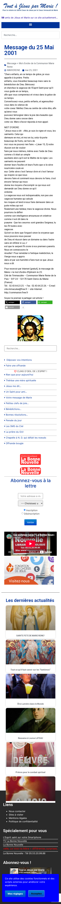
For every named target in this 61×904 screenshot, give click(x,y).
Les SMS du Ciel (14, 426)
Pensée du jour (14, 420)
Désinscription (31, 514)
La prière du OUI (14, 431)
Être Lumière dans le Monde (30, 704)
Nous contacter (17, 811)
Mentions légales (18, 818)
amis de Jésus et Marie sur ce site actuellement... (29, 17)
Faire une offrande (16, 365)
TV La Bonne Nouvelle (15, 841)
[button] (30, 24)
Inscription (31, 510)
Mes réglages (15, 893)
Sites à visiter (16, 814)
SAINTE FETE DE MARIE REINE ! (30, 635)
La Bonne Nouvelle (13, 844)
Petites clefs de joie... (17, 403)
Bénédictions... (13, 409)
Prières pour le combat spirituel (30, 772)
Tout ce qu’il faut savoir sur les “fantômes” (30, 670)
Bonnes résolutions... (17, 414)
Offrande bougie (14, 443)
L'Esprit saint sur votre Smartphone (22, 837)
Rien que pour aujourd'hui (19, 374)
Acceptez (36, 893)
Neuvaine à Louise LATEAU (30, 738)
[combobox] (30, 35)
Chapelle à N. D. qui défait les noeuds (26, 437)
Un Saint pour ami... (16, 391)
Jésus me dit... (13, 386)
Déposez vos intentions (19, 359)
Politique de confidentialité (23, 821)
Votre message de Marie (19, 397)
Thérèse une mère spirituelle (21, 380)
